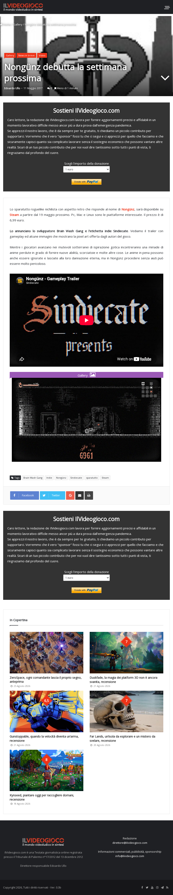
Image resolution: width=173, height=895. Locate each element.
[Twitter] (147, 887)
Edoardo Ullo (12, 88)
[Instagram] (157, 887)
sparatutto (92, 477)
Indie (49, 477)
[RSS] (167, 887)
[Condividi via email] (79, 495)
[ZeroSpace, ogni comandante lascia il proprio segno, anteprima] (46, 652)
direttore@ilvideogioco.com (129, 843)
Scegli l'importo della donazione (86, 163)
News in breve (26, 55)
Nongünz (61, 477)
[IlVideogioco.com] (23, 7)
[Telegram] (162, 887)
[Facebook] (142, 887)
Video (42, 55)
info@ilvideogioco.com (129, 856)
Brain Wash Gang (32, 477)
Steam (105, 477)
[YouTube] (152, 887)
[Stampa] (89, 495)
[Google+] (70, 495)
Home (7, 24)
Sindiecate (76, 477)
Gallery (17, 24)
